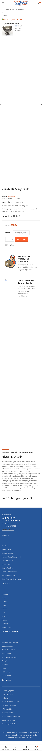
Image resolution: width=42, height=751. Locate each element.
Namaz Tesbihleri (8, 713)
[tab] (5, 452)
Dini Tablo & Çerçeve (9, 657)
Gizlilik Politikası (7, 561)
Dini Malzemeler (18, 10)
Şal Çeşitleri (6, 672)
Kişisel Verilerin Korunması (11, 579)
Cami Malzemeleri (8, 720)
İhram (4, 598)
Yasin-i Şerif (6, 624)
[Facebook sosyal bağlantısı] (8, 216)
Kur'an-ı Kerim (7, 627)
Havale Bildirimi (7, 553)
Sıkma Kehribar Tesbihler (11, 716)
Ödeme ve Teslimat (9, 572)
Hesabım (5, 546)
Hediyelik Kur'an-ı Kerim (10, 702)
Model (7, 233)
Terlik (3, 612)
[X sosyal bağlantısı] (11, 216)
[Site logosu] (21, 3)
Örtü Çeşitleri (7, 675)
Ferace (4, 609)
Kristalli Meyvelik (15, 206)
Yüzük (4, 605)
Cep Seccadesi (7, 646)
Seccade (5, 594)
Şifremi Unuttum (8, 568)
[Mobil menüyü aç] (3, 3)
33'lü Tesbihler (7, 709)
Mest (3, 616)
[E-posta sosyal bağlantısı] (14, 216)
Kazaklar (5, 664)
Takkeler (5, 698)
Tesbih (4, 602)
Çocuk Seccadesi (8, 650)
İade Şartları (6, 564)
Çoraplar (5, 661)
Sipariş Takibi (6, 550)
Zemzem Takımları (9, 705)
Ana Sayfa (5, 10)
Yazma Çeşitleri (7, 694)
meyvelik (25, 206)
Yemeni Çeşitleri (8, 691)
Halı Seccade (6, 653)
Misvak (4, 620)
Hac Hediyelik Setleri (9, 724)
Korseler (5, 668)
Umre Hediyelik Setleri (10, 642)
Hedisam (11, 197)
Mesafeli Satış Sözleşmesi (11, 557)
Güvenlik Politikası (8, 575)
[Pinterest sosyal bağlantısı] (17, 216)
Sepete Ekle (21, 239)
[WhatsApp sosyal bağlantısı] (19, 216)
